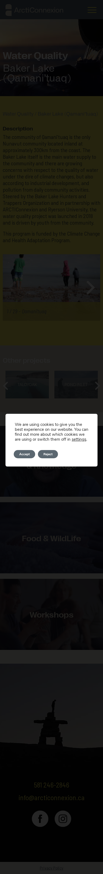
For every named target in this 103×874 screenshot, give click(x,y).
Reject (47, 454)
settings (79, 439)
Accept (24, 454)
